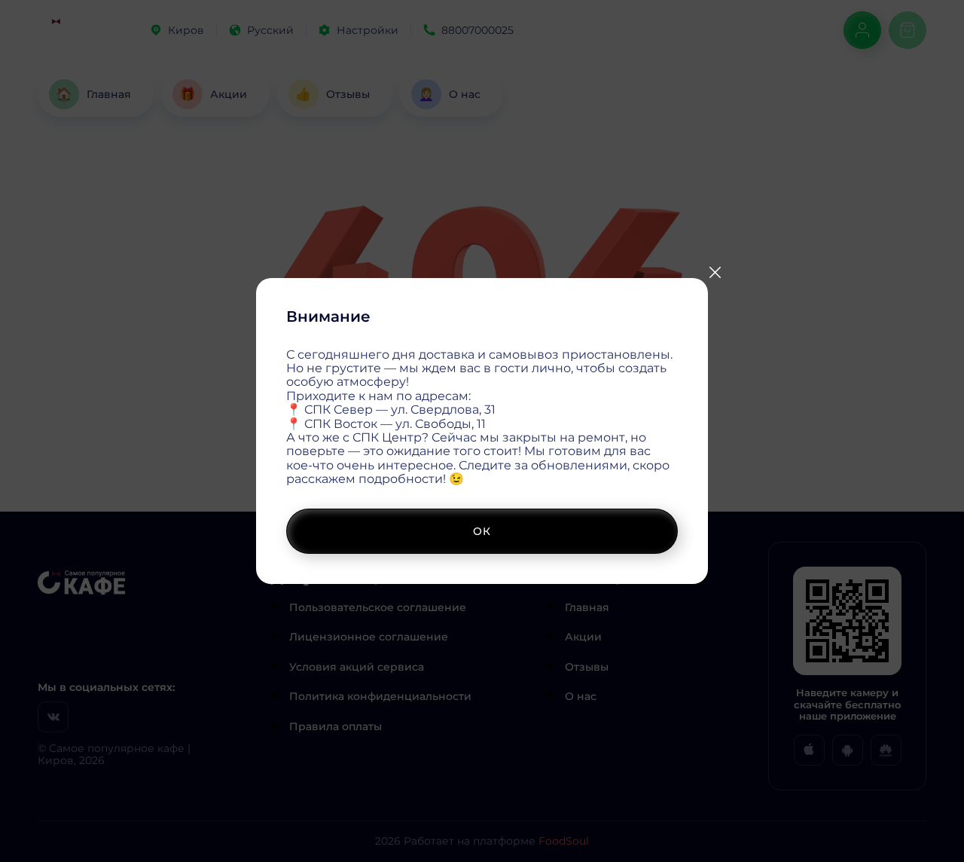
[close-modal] (715, 273)
